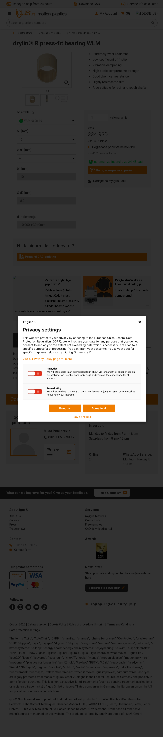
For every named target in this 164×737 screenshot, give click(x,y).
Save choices (82, 416)
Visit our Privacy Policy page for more (47, 358)
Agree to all (99, 408)
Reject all (65, 408)
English (28, 322)
